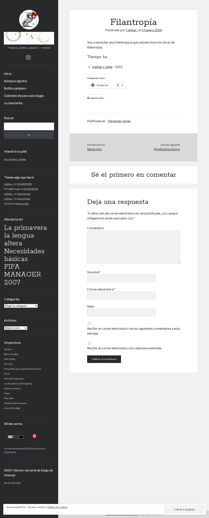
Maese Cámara (12, 388)
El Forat (8, 363)
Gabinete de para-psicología (24, 95)
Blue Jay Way (11, 354)
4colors (8, 349)
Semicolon (94, 149)
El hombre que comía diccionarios (22, 368)
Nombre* (93, 272)
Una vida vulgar (12, 408)
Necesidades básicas (24, 255)
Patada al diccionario (15, 403)
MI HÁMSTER (24, 183)
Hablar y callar (102, 67)
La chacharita (13, 103)
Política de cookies (57, 507)
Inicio (8, 73)
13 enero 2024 (152, 30)
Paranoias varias (119, 121)
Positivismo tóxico (167, 149)
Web (90, 306)
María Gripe (23, 193)
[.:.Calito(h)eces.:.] (29, 43)
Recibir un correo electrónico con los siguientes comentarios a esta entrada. (133, 330)
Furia (7, 373)
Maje (7, 393)
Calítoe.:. (9, 183)
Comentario (95, 228)
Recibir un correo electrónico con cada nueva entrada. (124, 348)
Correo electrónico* (101, 289)
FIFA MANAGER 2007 (22, 274)
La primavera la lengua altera (25, 235)
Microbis (9, 398)
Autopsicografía (15, 81)
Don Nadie (10, 359)
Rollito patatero (15, 88)
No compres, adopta (15, 159)
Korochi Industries (14, 378)
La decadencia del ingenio (18, 383)
